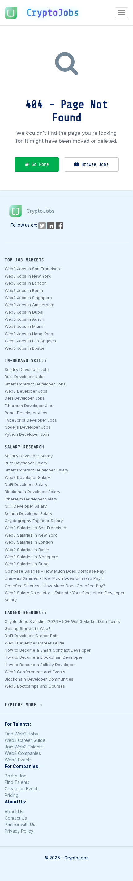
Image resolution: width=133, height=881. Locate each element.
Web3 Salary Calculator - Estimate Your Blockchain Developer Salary (65, 596)
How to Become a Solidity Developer (40, 664)
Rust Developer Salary (26, 462)
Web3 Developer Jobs (26, 391)
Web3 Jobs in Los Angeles (30, 340)
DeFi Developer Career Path (32, 635)
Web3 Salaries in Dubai (27, 563)
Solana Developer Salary (28, 513)
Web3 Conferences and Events (35, 671)
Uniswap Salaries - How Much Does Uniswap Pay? (54, 578)
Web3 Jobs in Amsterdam (29, 304)
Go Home (39, 164)
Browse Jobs (94, 164)
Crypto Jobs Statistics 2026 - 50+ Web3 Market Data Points (62, 621)
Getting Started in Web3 (28, 628)
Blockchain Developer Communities (39, 679)
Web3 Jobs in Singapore (28, 297)
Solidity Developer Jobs (27, 369)
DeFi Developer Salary (26, 484)
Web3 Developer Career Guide (34, 642)
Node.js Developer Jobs (27, 427)
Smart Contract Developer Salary (36, 469)
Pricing (12, 795)
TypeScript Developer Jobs (31, 420)
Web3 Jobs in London (26, 283)
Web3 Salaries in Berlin (27, 549)
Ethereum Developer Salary (31, 498)
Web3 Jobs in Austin (24, 319)
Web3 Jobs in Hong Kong (29, 333)
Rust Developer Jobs (25, 376)
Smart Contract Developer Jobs (35, 383)
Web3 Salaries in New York (31, 535)
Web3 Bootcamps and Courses (35, 686)
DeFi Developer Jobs (25, 398)
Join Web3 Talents (24, 746)
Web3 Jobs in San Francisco (32, 268)
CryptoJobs (52, 12)
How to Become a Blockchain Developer (44, 657)
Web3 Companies (23, 753)
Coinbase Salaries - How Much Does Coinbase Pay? (55, 571)
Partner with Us (20, 824)
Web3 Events (18, 759)
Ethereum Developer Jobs (29, 405)
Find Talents (17, 782)
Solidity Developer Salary (29, 455)
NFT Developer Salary (26, 506)
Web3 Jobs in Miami (24, 326)
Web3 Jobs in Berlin (24, 290)
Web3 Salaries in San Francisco (35, 527)
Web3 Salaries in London (29, 542)
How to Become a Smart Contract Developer (48, 650)
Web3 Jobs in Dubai (24, 312)
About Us (14, 811)
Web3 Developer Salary (27, 477)
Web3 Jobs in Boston (25, 348)
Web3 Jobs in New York (28, 276)
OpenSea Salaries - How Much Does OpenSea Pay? (55, 585)
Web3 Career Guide (25, 740)
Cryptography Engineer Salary (34, 520)
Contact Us (16, 818)
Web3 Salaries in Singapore (31, 556)
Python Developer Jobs (27, 434)
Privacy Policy (19, 831)
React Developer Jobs (26, 412)
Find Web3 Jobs (21, 733)
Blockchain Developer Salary (32, 491)
